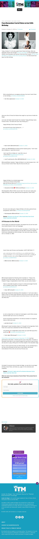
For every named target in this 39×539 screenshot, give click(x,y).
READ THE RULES (19, 477)
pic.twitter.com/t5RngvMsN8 (23, 210)
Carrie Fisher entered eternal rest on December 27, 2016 (15, 338)
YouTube (16, 517)
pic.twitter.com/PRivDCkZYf (10, 287)
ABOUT (3, 522)
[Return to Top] (37, 483)
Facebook (19, 517)
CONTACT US (5, 525)
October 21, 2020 (19, 98)
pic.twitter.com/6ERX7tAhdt (9, 257)
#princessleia (34, 183)
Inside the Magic (29, 534)
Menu (19, 9)
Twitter (22, 517)
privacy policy (21, 531)
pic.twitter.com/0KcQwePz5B (10, 129)
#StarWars (5, 184)
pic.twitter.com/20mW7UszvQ (17, 332)
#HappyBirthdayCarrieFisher (16, 154)
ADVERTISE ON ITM (14, 525)
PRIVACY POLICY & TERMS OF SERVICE (11, 528)
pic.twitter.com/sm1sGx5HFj (15, 184)
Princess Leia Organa (22, 52)
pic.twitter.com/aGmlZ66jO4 (18, 95)
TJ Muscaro (20, 29)
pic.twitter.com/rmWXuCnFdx (10, 156)
